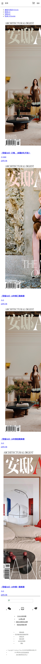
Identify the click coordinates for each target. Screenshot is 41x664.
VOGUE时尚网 (21, 616)
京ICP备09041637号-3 (21, 654)
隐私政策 (21, 632)
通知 (21, 643)
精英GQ (7, 12)
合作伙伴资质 (21, 641)
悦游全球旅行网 (22, 624)
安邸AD (7, 14)
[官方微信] (9, 608)
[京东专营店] (35, 608)
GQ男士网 (22, 619)
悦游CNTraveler (10, 16)
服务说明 (21, 639)
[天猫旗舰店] (22, 608)
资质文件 (21, 636)
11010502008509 (24, 652)
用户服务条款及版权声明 (21, 634)
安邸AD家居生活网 (22, 622)
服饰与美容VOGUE (12, 10)
